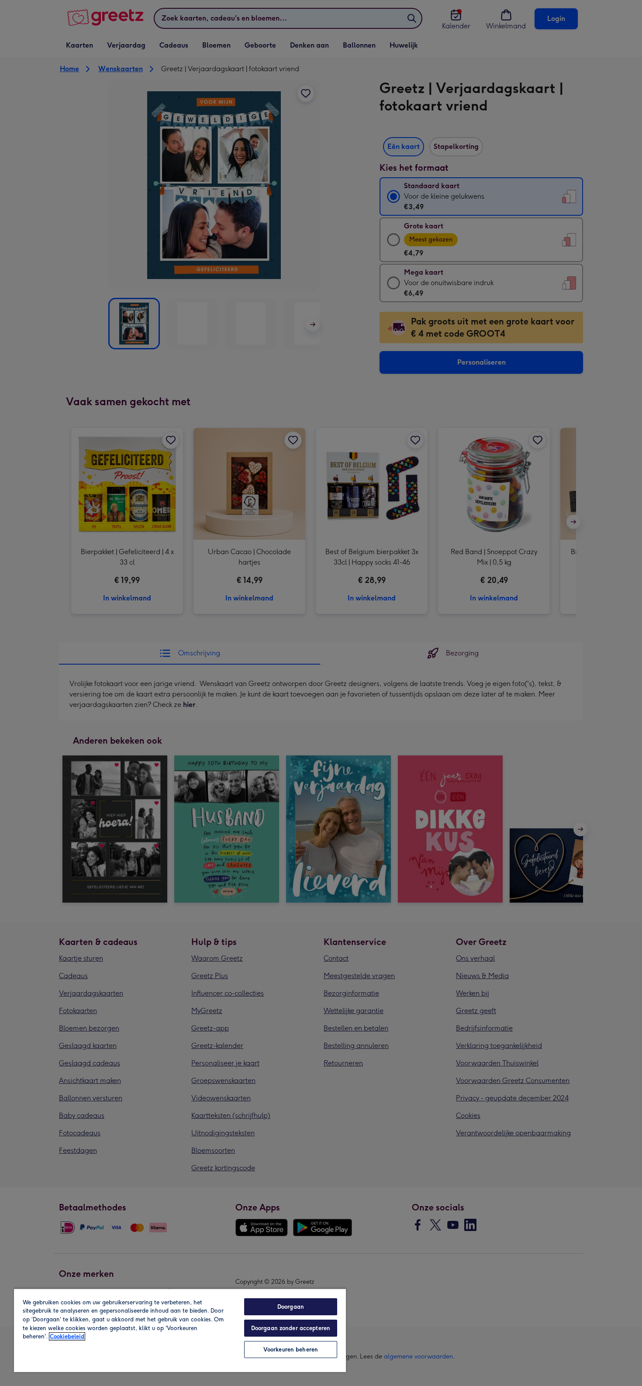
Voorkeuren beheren (290, 1349)
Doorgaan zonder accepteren (290, 1328)
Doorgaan (290, 1306)
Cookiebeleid (67, 1336)
